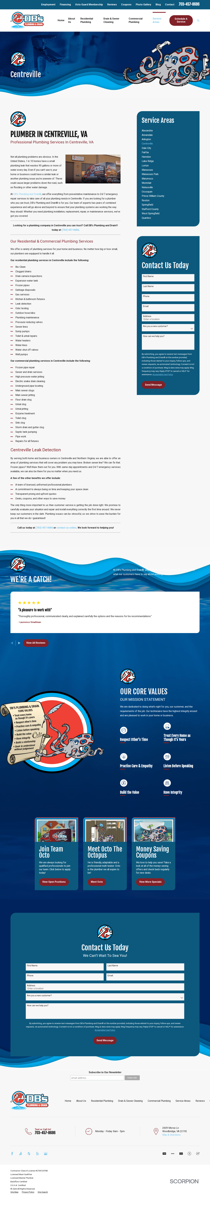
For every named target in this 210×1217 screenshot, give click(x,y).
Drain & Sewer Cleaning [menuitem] (111, 20)
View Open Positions (54, 881)
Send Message (153, 384)
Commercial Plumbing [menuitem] (136, 20)
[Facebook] (12, 1153)
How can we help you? (153, 336)
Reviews (112, 4)
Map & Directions (171, 1134)
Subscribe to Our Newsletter (105, 1072)
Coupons (126, 4)
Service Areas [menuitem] (157, 20)
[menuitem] (168, 130)
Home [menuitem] (61, 20)
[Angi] (20, 1153)
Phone (146, 296)
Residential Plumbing (102, 1100)
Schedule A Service (181, 20)
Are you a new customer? (155, 326)
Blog (158, 4)
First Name (148, 276)
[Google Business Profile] (45, 1153)
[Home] (27, 20)
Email (146, 306)
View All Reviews (35, 642)
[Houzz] (29, 1153)
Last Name (148, 286)
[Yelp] (37, 1153)
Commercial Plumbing (159, 1100)
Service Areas (183, 1100)
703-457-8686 (189, 4)
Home (68, 1100)
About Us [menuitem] (71, 20)
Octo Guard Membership (89, 4)
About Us (81, 1100)
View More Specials (150, 881)
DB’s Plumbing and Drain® (27, 194)
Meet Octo (97, 881)
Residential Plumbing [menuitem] (86, 20)
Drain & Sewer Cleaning (130, 1100)
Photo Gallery (143, 4)
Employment (48, 4)
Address (147, 316)
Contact (169, 4)
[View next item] (19, 643)
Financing (65, 4)
